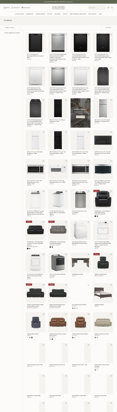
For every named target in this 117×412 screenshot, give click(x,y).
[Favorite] (43, 35)
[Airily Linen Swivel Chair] (103, 384)
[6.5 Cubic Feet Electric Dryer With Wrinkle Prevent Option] (80, 230)
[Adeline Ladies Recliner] (35, 322)
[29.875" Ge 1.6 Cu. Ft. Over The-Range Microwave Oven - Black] (103, 140)
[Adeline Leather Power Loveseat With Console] (58, 322)
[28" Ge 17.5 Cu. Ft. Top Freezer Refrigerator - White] (35, 140)
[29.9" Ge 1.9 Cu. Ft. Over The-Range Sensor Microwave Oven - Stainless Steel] (80, 169)
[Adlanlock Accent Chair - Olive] (80, 353)
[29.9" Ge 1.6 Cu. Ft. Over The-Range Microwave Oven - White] (58, 169)
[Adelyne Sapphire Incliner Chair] (35, 353)
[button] (19, 14)
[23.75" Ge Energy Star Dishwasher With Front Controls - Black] (35, 43)
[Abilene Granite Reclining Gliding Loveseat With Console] (35, 293)
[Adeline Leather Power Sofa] (103, 322)
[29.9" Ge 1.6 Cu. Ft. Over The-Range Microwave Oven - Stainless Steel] (35, 169)
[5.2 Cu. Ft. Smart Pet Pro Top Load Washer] (80, 199)
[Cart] (112, 7)
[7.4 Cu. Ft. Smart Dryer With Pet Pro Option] (58, 263)
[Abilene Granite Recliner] (103, 263)
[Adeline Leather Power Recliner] (80, 322)
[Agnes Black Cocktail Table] (35, 384)
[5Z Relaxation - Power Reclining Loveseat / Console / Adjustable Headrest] (35, 230)
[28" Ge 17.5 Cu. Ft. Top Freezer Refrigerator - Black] (58, 108)
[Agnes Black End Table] (58, 384)
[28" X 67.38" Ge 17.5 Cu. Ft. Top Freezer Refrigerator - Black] (58, 140)
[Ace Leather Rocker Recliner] (80, 293)
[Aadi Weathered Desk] (80, 263)
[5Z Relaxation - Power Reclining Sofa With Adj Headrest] (58, 230)
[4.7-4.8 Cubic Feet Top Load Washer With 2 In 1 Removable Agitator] (58, 199)
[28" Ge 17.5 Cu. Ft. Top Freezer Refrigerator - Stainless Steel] (103, 108)
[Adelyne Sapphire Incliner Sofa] (58, 353)
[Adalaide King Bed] (103, 293)
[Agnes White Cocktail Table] (80, 384)
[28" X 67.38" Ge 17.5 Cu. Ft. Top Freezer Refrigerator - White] (80, 140)
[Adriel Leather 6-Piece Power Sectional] (103, 353)
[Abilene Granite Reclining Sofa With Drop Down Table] (58, 293)
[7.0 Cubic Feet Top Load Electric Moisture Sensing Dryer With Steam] (35, 263)
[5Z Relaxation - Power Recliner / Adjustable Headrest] (103, 199)
